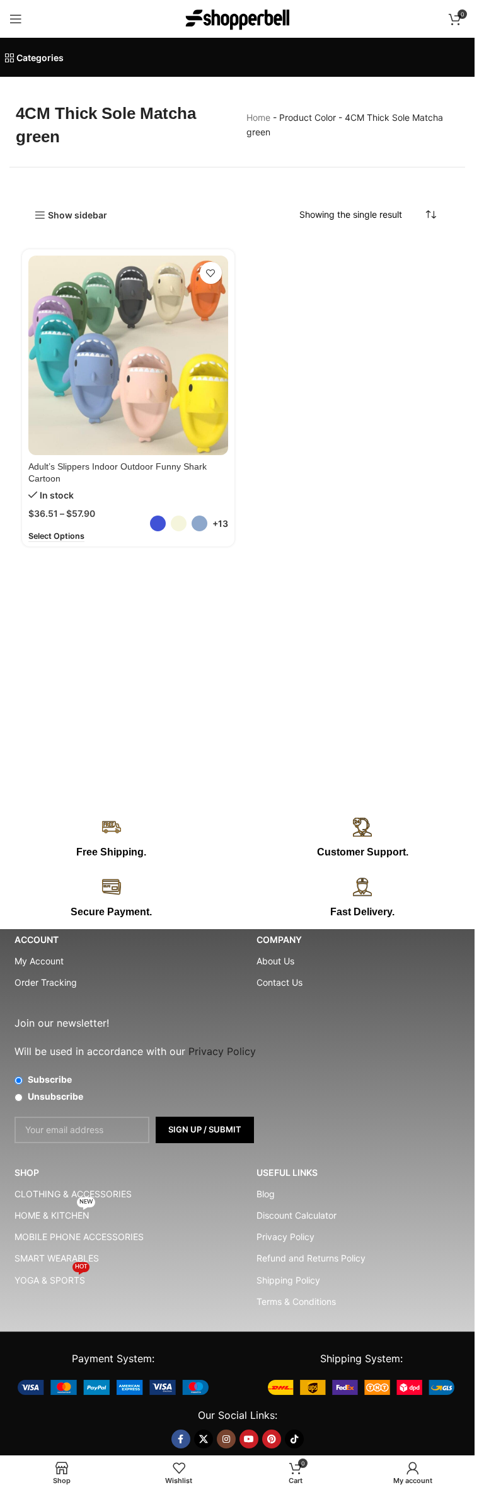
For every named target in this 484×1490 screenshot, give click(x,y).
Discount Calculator (296, 1215)
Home (258, 117)
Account (36, 939)
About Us (275, 961)
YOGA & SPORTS (50, 1277)
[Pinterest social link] (271, 1439)
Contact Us (279, 982)
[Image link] (113, 1386)
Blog (265, 1193)
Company (279, 939)
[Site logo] (238, 18)
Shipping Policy (288, 1280)
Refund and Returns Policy (311, 1258)
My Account (39, 961)
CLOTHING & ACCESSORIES (73, 1193)
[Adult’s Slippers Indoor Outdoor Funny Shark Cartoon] (128, 355)
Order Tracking (45, 982)
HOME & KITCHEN (53, 1213)
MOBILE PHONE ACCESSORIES (79, 1236)
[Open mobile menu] (15, 18)
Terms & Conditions (296, 1301)
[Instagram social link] (226, 1439)
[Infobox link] (363, 838)
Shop (26, 1172)
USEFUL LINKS (287, 1172)
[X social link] (203, 1439)
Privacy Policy (285, 1236)
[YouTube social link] (248, 1439)
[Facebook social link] (180, 1439)
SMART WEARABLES (56, 1258)
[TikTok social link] (294, 1439)
